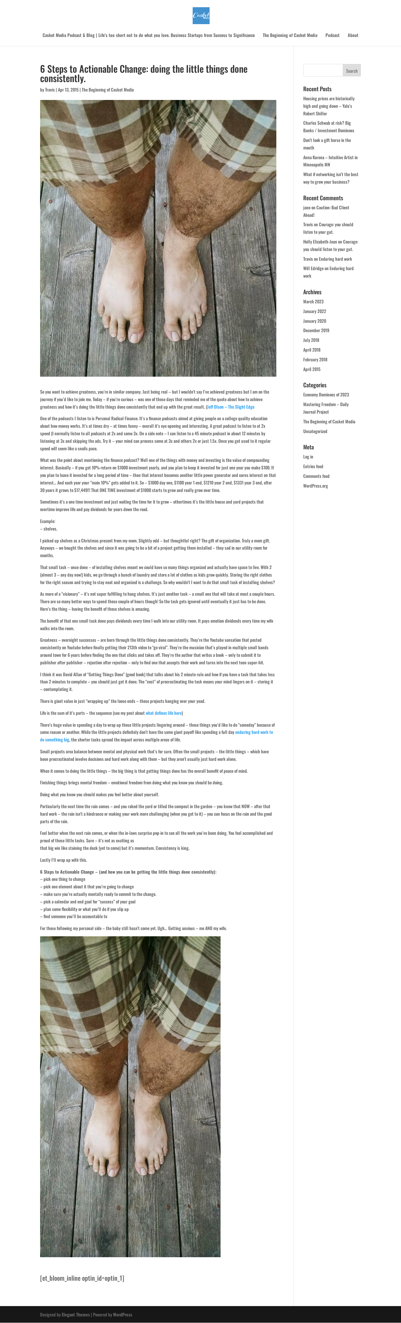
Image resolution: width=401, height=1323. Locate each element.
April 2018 (311, 349)
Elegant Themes (76, 1314)
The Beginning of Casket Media (290, 35)
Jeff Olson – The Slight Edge (230, 406)
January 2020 (314, 320)
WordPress (122, 1314)
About (353, 35)
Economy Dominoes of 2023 (326, 394)
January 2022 (314, 311)
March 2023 (313, 301)
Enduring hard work (335, 258)
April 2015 (311, 369)
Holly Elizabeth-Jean (320, 241)
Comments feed (316, 476)
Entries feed (313, 466)
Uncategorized (315, 431)
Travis (50, 89)
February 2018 (315, 359)
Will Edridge (313, 268)
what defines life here (164, 712)
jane (306, 207)
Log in (308, 456)
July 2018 (311, 340)
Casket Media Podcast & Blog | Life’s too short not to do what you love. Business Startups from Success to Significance (149, 35)
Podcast (332, 35)
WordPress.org (315, 485)
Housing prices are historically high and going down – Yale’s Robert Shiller (329, 106)
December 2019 (316, 330)
